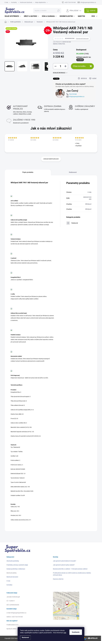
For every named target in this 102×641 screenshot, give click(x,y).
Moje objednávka (40, 2)
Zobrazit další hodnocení (51, 159)
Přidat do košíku (79, 66)
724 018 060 (73, 94)
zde (65, 633)
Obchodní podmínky (13, 561)
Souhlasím (75, 632)
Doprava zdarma (58, 579)
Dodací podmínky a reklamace (16, 569)
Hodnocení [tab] (73, 172)
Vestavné (74, 223)
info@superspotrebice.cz (76, 96)
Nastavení (25, 637)
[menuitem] (13, 16)
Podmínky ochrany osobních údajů (17, 565)
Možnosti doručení (12, 577)
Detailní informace (59, 72)
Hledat (58, 10)
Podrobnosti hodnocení (82, 38)
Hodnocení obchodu (26, 2)
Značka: (59, 44)
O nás (6, 2)
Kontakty (14, 2)
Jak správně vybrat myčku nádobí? (64, 565)
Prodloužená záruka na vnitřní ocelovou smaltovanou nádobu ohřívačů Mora (72, 574)
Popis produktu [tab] (27, 172)
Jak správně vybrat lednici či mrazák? (64, 561)
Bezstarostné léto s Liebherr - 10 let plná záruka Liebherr (70, 569)
